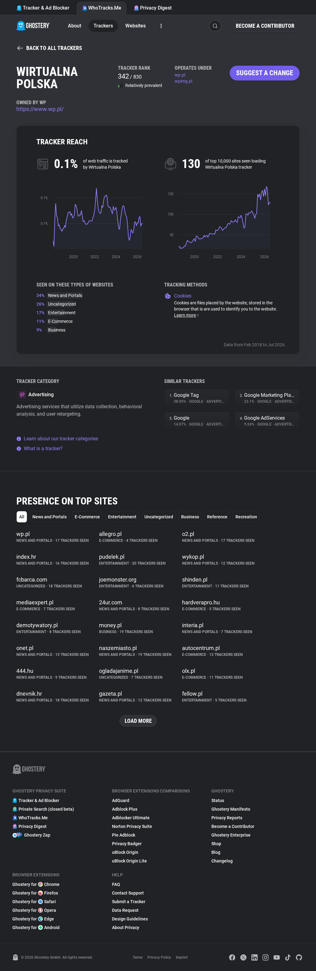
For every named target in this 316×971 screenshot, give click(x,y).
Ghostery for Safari (34, 901)
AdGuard (120, 800)
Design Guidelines (130, 918)
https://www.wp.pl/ (40, 109)
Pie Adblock (123, 835)
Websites (135, 26)
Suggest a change (264, 73)
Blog (215, 852)
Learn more (185, 315)
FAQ (116, 884)
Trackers (103, 26)
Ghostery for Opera (34, 910)
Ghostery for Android (36, 927)
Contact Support (128, 893)
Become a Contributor (265, 26)
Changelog (222, 860)
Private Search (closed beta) (46, 809)
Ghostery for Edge (33, 918)
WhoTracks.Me (104, 8)
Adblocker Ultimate (131, 817)
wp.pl (180, 74)
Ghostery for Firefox (35, 893)
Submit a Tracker (128, 901)
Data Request (125, 910)
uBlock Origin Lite (129, 860)
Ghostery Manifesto (230, 809)
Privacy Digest (156, 8)
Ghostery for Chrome (36, 884)
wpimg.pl (183, 81)
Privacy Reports (226, 817)
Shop (216, 843)
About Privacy (125, 927)
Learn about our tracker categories (61, 439)
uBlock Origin (125, 852)
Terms (138, 957)
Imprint (182, 957)
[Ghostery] (33, 26)
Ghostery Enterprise (231, 835)
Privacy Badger (127, 843)
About (74, 26)
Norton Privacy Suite (132, 826)
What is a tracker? (43, 448)
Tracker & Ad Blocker (46, 8)
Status (217, 800)
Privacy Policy (159, 957)
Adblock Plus (124, 809)
